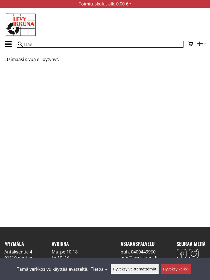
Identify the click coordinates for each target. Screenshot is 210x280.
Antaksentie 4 (18, 252)
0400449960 (143, 252)
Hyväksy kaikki (176, 269)
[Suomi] (201, 44)
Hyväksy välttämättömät (134, 269)
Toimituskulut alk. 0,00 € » (105, 4)
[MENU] (8, 44)
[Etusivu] (20, 36)
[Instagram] (194, 254)
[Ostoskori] (190, 44)
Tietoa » (99, 269)
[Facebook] (181, 254)
